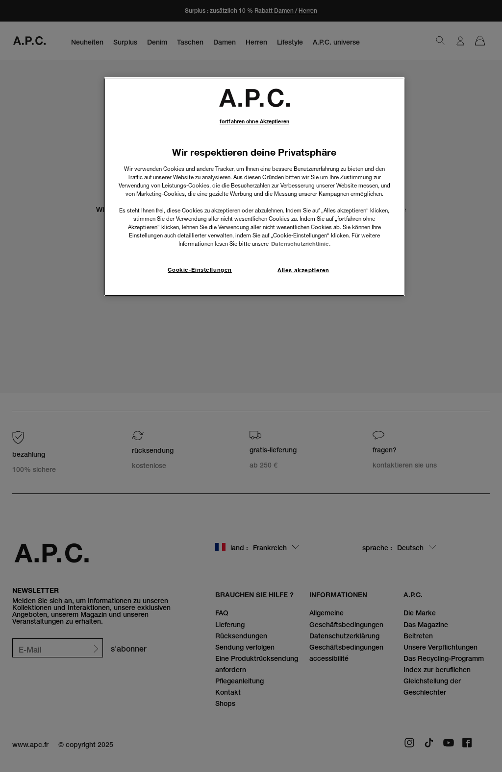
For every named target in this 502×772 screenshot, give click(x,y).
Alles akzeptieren (303, 270)
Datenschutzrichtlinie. (300, 243)
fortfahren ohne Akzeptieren (254, 121)
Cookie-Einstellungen (199, 269)
